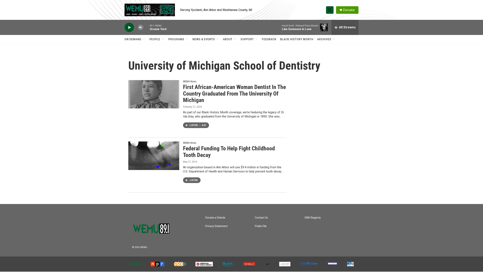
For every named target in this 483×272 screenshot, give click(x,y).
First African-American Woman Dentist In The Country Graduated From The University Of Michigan (234, 94)
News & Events (203, 39)
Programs (176, 39)
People (154, 39)
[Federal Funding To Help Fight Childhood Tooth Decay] (153, 155)
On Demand (133, 39)
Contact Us (261, 217)
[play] (129, 27)
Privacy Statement (216, 226)
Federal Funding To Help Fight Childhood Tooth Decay (229, 151)
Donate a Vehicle (215, 217)
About (227, 39)
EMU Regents (313, 217)
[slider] (146, 27)
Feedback (269, 39)
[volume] (140, 27)
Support (247, 39)
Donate (349, 10)
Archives (324, 39)
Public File (261, 226)
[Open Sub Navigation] (144, 39)
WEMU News (189, 81)
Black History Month (296, 39)
